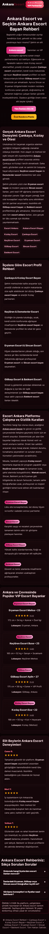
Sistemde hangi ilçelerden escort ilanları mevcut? (19, 872)
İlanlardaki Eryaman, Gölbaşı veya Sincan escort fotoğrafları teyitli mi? (21, 882)
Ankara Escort (35, 3)
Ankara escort (16, 50)
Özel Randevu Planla (24, 117)
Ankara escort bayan (13, 429)
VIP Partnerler (35, 5)
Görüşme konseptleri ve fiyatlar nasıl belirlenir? (21, 893)
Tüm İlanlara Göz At (23, 109)
